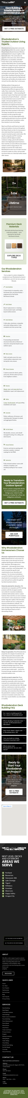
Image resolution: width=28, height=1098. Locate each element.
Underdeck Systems (7, 1012)
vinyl (9, 389)
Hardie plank (11, 403)
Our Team (5, 985)
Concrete (8, 412)
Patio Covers (9, 353)
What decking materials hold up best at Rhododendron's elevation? (13, 722)
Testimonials (5, 990)
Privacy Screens (10, 369)
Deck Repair (9, 304)
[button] (25, 2)
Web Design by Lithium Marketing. (17, 1094)
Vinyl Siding (5, 1043)
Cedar (5, 403)
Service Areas (5, 992)
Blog (3, 994)
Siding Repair (5, 1038)
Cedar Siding (5, 1040)
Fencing (8, 385)
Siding (7, 399)
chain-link (16, 389)
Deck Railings (9, 319)
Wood (5, 389)
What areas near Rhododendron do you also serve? (12, 748)
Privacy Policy (6, 998)
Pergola (4, 1034)
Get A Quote (5, 996)
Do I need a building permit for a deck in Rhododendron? (13, 714)
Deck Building (9, 287)
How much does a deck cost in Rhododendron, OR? (12, 731)
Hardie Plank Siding (7, 1045)
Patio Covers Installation (9, 1016)
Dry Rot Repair (9, 429)
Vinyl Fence (5, 1027)
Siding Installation (7, 1036)
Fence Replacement (7, 1021)
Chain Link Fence (6, 1029)
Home (4, 983)
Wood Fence (5, 1025)
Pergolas (8, 336)
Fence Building (6, 1019)
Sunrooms (8, 460)
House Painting (9, 444)
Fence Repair (5, 1023)
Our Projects (5, 988)
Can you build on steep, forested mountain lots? (11, 739)
